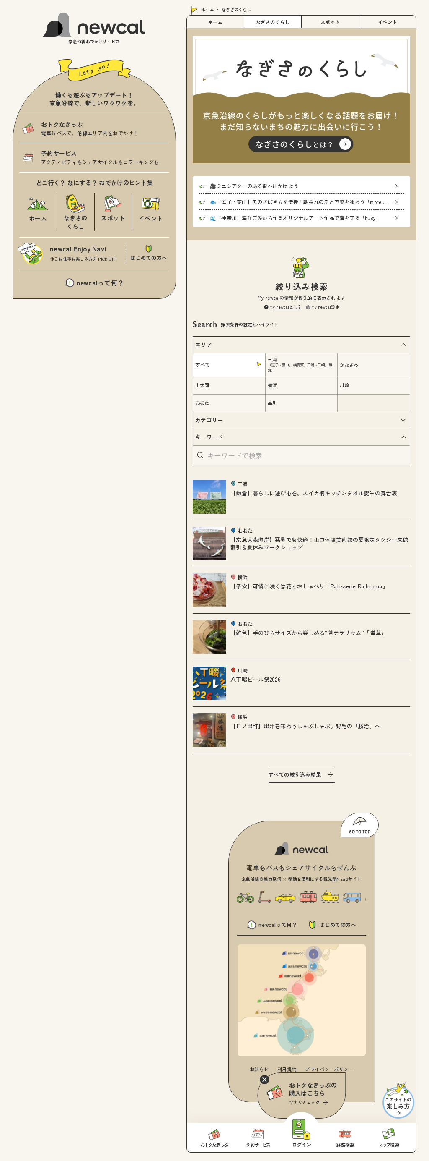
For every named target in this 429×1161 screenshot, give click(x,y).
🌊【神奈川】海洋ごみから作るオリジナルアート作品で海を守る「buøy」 (295, 217)
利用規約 (287, 1069)
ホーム (208, 9)
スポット (330, 21)
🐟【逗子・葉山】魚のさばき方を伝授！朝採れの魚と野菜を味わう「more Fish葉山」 (307, 201)
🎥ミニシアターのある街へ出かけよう (254, 185)
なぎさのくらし (273, 21)
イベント (387, 21)
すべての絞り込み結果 (295, 774)
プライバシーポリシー (329, 1069)
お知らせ (259, 1069)
